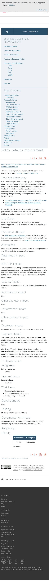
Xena (10, 68)
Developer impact (12, 121)
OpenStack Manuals (7, 530)
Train (10, 65)
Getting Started (6, 532)
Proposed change (10, 100)
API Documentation (7, 534)
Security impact (12, 109)
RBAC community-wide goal (27, 173)
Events (3, 515)
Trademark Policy (7, 548)
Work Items (10, 133)
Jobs (2, 518)
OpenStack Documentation (30, 31)
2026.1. (12, 5)
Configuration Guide (11, 55)
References (8, 143)
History (6, 145)
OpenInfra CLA (6, 553)
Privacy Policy (6, 551)
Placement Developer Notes (14, 59)
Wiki (2, 537)
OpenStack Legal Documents (32, 470)
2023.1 (10, 75)
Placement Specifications (13, 63)
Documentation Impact (12, 140)
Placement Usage (10, 46)
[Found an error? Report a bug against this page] (45, 158)
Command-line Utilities (12, 51)
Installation (8, 79)
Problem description (11, 95)
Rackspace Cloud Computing (33, 569)
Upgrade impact (12, 124)
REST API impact (12, 107)
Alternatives (10, 102)
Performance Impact (13, 117)
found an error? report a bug (15, 479)
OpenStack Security (7, 501)
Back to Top (42, 10)
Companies (5, 520)
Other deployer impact (14, 119)
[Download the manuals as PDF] (40, 158)
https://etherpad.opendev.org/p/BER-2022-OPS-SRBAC (26, 200)
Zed (9, 73)
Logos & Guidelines (7, 546)
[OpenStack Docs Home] (7, 31)
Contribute (4, 522)
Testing (6, 138)
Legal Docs (5, 544)
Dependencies (9, 136)
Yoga (10, 70)
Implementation (9, 126)
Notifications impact (13, 112)
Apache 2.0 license (36, 567)
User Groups (5, 513)
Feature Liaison (11, 131)
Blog (2, 504)
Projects (4, 499)
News (3, 506)
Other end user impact (14, 114)
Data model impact (13, 105)
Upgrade (7, 83)
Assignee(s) (10, 128)
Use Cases (10, 97)
